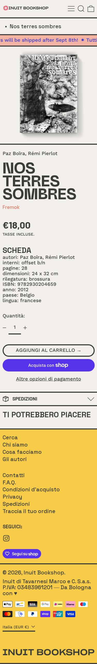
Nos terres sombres (35, 26)
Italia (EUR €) (16, 627)
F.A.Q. (9, 482)
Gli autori (15, 459)
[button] (81, 8)
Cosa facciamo (22, 451)
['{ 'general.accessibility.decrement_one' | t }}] (4, 327)
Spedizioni (16, 503)
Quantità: (14, 316)
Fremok (11, 207)
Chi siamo (15, 444)
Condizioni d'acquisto (31, 489)
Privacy (12, 496)
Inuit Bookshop (44, 572)
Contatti (14, 475)
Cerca (10, 437)
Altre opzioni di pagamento (48, 379)
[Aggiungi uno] (25, 327)
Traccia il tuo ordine (29, 511)
